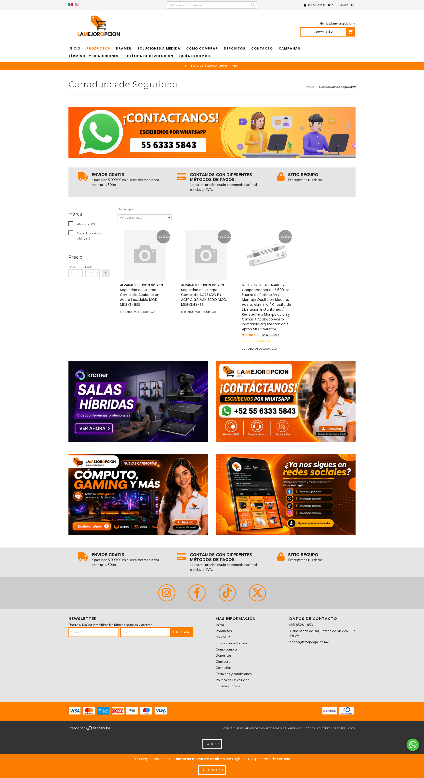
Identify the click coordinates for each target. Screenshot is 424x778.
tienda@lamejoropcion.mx (337, 23)
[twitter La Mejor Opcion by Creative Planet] (257, 592)
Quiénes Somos (194, 56)
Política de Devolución (148, 56)
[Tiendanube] (89, 729)
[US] (77, 5)
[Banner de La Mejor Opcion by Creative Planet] (138, 401)
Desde (72, 267)
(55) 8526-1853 (301, 625)
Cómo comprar (202, 48)
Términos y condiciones (93, 56)
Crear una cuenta (320, 4)
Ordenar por (125, 209)
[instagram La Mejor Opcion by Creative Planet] (166, 592)
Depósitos (234, 48)
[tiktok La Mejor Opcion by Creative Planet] (227, 592)
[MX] (70, 5)
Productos (98, 48)
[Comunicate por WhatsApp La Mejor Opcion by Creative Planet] (413, 745)
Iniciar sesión (347, 4)
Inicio (74, 48)
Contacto (262, 48)
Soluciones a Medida (158, 48)
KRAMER (123, 48)
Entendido (212, 770)
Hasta (89, 267)
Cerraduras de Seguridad (137, 311)
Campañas (289, 48)
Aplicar (106, 273)
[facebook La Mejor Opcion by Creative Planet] (197, 592)
